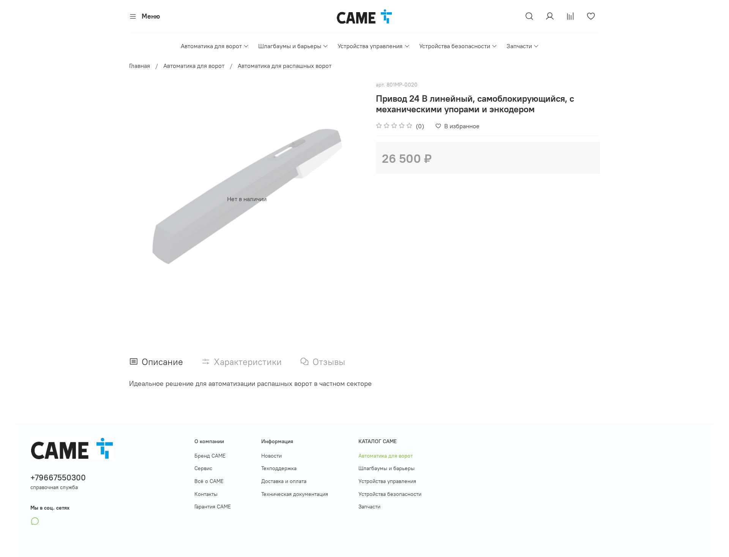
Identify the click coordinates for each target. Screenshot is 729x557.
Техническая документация (294, 494)
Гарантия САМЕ (212, 506)
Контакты (206, 494)
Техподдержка (279, 468)
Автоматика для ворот (211, 46)
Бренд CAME (210, 455)
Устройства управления (370, 46)
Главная (139, 65)
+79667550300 (58, 477)
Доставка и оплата (283, 481)
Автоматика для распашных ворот (284, 65)
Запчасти (519, 46)
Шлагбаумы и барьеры (289, 46)
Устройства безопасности (454, 46)
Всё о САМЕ (209, 481)
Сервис (203, 468)
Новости (271, 455)
